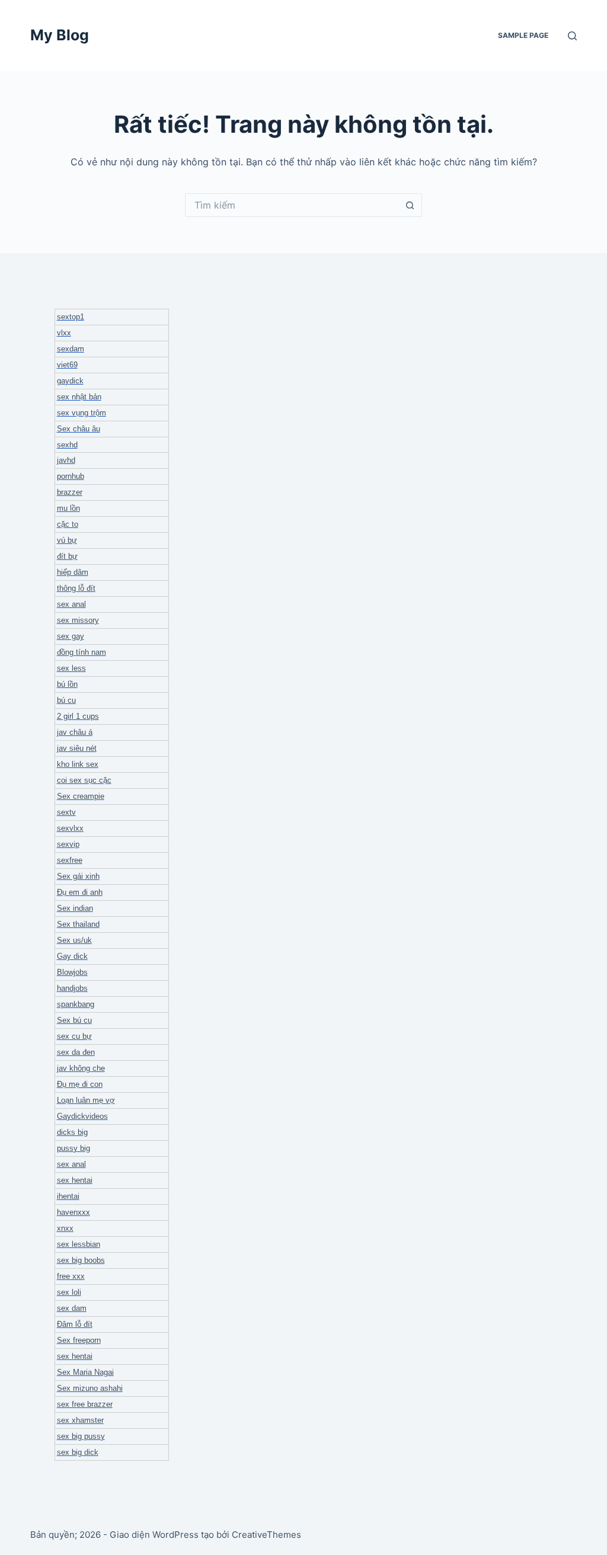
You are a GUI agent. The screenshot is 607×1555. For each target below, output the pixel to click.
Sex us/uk (74, 940)
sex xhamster (80, 1420)
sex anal (71, 604)
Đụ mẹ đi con (80, 1084)
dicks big (72, 1132)
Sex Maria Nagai (85, 1372)
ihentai (68, 1196)
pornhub (70, 476)
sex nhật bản (79, 396)
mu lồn (68, 508)
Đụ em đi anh (80, 892)
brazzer (69, 492)
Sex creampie (80, 796)
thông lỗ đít (76, 588)
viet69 (67, 364)
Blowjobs (72, 972)
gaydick (70, 380)
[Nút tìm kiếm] (410, 205)
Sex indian (75, 908)
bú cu (66, 700)
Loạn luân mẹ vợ (86, 1100)
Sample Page (523, 35)
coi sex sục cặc (84, 780)
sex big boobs (81, 1260)
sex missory (78, 620)
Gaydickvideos (82, 1116)
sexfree (69, 860)
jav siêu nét (77, 748)
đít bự (67, 556)
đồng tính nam (81, 652)
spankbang (75, 1004)
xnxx (65, 1228)
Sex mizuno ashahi (90, 1388)
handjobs (72, 988)
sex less (71, 668)
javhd (66, 460)
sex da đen (76, 1052)
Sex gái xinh (78, 876)
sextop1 (70, 316)
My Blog (59, 35)
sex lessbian (78, 1244)
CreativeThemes (266, 1534)
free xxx (71, 1276)
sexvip (68, 844)
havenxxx (73, 1212)
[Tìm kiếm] (572, 35)
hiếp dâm (72, 572)
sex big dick (77, 1452)
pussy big (73, 1148)
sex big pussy (81, 1436)
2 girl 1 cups (78, 716)
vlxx (64, 332)
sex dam (72, 1308)
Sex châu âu (78, 428)
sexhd (67, 444)
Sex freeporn (79, 1340)
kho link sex (77, 764)
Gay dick (72, 956)
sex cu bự (74, 1036)
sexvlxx (70, 828)
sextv (66, 812)
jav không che (81, 1068)
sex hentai (74, 1180)
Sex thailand (78, 924)
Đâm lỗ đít (74, 1324)
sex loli (69, 1292)
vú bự (67, 540)
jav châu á (74, 732)
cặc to (67, 524)
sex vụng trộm (81, 412)
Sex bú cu (74, 1020)
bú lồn (67, 684)
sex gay (70, 636)
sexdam (70, 348)
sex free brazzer (85, 1404)
